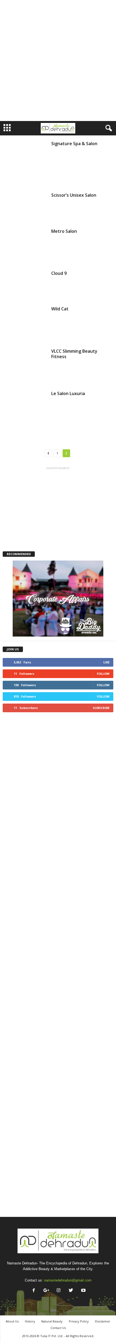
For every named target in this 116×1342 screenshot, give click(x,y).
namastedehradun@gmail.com (67, 1280)
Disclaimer (102, 1321)
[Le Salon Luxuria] (25, 413)
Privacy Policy (79, 1321)
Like (106, 662)
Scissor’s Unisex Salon (73, 195)
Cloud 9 (59, 273)
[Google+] (46, 1291)
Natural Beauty (52, 1321)
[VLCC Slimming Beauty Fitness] (25, 366)
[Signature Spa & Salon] (25, 163)
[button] (108, 128)
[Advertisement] (58, 60)
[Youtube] (82, 1291)
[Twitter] (71, 1291)
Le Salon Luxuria (68, 393)
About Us (12, 1321)
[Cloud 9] (25, 285)
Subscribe (101, 708)
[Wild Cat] (25, 323)
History (30, 1321)
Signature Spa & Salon (74, 144)
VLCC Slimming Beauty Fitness (74, 354)
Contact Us (58, 1328)
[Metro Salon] (25, 246)
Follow (103, 674)
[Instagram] (58, 1291)
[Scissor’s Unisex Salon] (25, 206)
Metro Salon (64, 231)
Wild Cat (60, 309)
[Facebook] (34, 1291)
